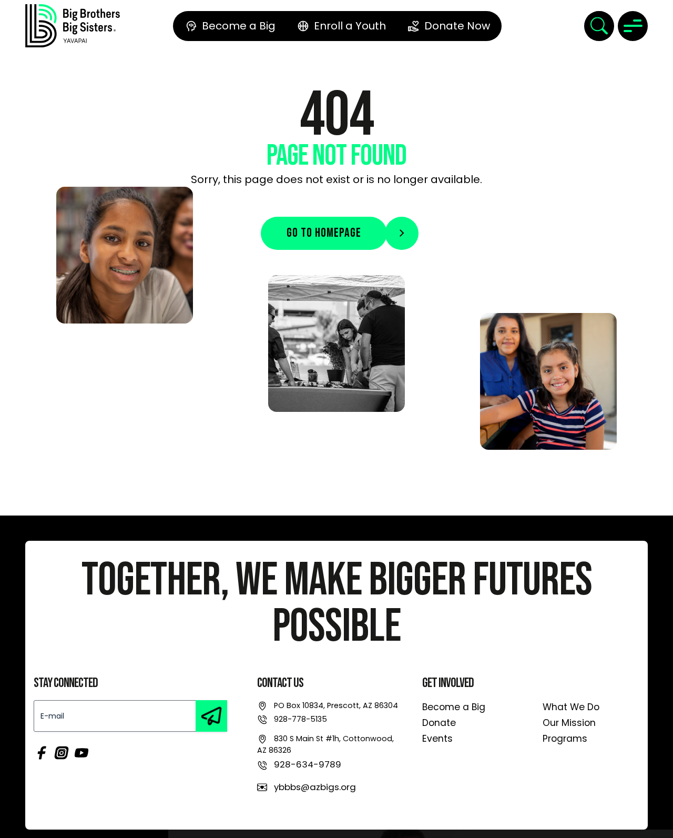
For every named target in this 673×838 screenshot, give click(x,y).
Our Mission (569, 722)
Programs (565, 738)
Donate (439, 722)
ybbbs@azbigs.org (315, 787)
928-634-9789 (307, 764)
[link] (72, 25)
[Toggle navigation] (633, 26)
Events (437, 738)
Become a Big (453, 707)
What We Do (571, 707)
